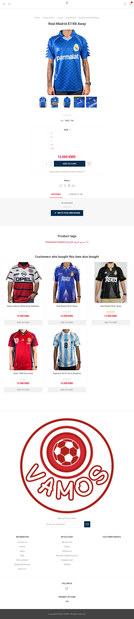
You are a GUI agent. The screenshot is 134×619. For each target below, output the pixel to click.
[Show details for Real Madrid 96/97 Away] (67, 282)
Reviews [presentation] (56, 194)
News (22, 551)
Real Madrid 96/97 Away (67, 306)
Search (22, 546)
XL (52, 145)
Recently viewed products (67, 555)
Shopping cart (67, 560)
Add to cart (69, 164)
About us (22, 569)
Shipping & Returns (22, 564)
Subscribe (87, 524)
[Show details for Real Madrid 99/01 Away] (110, 282)
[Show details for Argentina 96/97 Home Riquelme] (67, 349)
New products (22, 560)
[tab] (56, 194)
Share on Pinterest (69, 185)
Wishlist (67, 564)
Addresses (67, 551)
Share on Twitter (60, 185)
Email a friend (73, 185)
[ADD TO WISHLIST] (89, 164)
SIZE (66, 130)
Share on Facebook (65, 185)
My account (67, 542)
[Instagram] (67, 588)
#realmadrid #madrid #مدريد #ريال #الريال (64, 242)
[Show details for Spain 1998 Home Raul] (23, 349)
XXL (52, 148)
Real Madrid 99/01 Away (110, 306)
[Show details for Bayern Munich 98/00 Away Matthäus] (23, 282)
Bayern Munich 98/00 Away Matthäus (23, 306)
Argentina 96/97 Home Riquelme (67, 373)
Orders (67, 546)
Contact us (22, 542)
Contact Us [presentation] (76, 194)
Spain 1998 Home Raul (23, 373)
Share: (67, 180)
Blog (22, 555)
